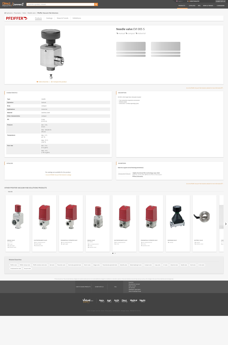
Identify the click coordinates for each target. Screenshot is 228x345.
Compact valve (148, 265)
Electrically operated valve (74, 265)
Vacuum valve (27, 268)
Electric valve (87, 265)
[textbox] (60, 4)
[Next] (226, 224)
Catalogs (192, 5)
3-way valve (157, 265)
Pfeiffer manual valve (25, 265)
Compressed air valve (15, 268)
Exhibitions (77, 18)
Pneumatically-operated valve (110, 265)
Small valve (193, 265)
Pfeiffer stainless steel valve (40, 265)
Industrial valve (174, 265)
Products (181, 5)
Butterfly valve (123, 265)
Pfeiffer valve (13, 265)
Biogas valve (96, 265)
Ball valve (52, 265)
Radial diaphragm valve (136, 265)
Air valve (165, 265)
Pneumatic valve (61, 265)
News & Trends (208, 5)
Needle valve (184, 265)
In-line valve (201, 265)
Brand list (131, 282)
